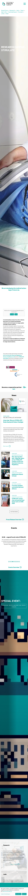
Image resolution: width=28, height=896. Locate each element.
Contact (20, 12)
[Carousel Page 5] (14, 561)
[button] (25, 3)
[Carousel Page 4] (12, 561)
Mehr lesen (5, 446)
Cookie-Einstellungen (5, 894)
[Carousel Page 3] (11, 561)
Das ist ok (24, 894)
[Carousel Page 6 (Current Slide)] (15, 561)
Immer (16, 314)
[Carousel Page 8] (17, 561)
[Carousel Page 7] (16, 561)
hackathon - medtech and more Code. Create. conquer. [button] (14, 606)
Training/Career (12, 12)
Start (7, 13)
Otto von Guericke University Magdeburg (12, 355)
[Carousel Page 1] (8, 561)
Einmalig (12, 314)
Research (12, 10)
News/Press (4, 10)
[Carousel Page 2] (10, 561)
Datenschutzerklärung (7, 891)
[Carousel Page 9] (19, 561)
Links (3, 13)
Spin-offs (4, 12)
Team (22, 10)
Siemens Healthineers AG (9, 356)
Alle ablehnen (18, 894)
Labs (17, 10)
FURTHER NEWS (14, 511)
